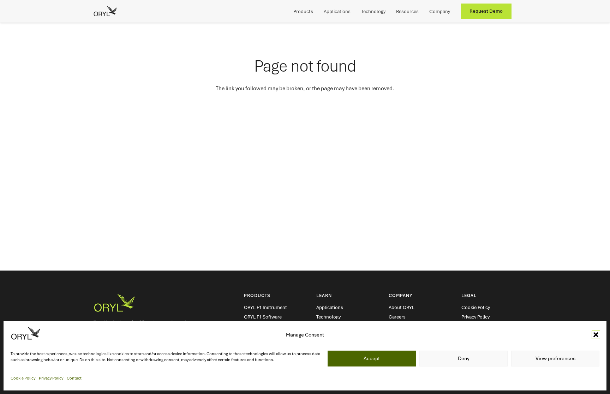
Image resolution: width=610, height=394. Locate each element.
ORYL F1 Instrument (265, 307)
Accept (372, 358)
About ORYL (401, 307)
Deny (464, 358)
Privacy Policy (51, 377)
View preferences (555, 358)
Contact (74, 377)
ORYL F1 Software (263, 317)
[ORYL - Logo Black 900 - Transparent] (105, 11)
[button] (595, 334)
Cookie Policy (23, 377)
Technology (328, 317)
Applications (329, 307)
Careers (397, 317)
